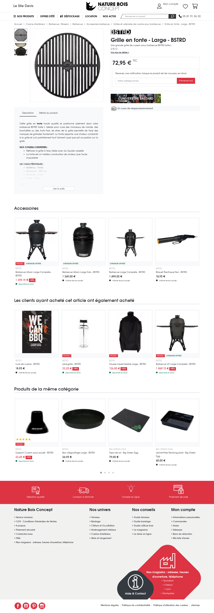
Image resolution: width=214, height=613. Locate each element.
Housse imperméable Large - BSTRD (127, 364)
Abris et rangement (101, 538)
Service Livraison (24, 517)
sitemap (195, 605)
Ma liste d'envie (181, 538)
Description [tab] (28, 112)
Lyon (168, 589)
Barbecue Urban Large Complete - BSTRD (34, 274)
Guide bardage (142, 521)
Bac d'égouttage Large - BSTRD (78, 452)
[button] (101, 472)
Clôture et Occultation (103, 525)
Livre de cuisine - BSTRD (28, 364)
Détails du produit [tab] (48, 112)
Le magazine (141, 529)
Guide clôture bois (143, 525)
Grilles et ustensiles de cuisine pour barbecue (137, 24)
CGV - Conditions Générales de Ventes (36, 521)
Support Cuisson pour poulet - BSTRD (34, 452)
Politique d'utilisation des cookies (171, 605)
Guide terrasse (141, 517)
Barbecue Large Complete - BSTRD (127, 272)
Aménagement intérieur (103, 529)
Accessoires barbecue (98, 24)
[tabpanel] (59, 157)
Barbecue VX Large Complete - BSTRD (175, 364)
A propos (20, 525)
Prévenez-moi (186, 80)
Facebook (18, 605)
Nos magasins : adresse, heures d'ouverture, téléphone (44, 542)
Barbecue (78, 24)
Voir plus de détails (119, 52)
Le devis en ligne (142, 534)
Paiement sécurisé (25, 529)
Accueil (18, 24)
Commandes (180, 521)
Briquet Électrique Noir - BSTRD (171, 272)
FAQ (18, 538)
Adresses (177, 529)
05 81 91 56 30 (191, 16)
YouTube (26, 605)
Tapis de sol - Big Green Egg (123, 452)
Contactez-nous (24, 534)
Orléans (169, 584)
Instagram (42, 605)
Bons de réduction (182, 534)
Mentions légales (110, 605)
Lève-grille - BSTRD (71, 364)
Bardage (95, 521)
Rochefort (168, 580)
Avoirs (176, 525)
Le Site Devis (23, 6)
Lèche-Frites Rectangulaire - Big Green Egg (176, 454)
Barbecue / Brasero (59, 24)
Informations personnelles (186, 517)
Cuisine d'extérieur (36, 24)
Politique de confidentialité (136, 605)
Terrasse (95, 517)
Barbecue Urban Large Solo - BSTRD (80, 272)
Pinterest (34, 605)
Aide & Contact (135, 593)
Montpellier (168, 593)
